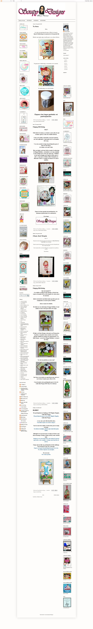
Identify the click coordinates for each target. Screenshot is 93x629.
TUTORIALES (23, 378)
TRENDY (22, 376)
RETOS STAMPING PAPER (24, 363)
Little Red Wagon (38, 404)
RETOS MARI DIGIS (24, 345)
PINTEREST (29, 20)
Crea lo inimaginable (24, 408)
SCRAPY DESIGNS (44, 404)
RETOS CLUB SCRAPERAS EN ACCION (23, 329)
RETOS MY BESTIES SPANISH (24, 347)
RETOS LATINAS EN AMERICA (24, 344)
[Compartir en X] (54, 120)
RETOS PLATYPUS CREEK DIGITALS (24, 351)
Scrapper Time (23, 428)
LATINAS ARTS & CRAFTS (24, 318)
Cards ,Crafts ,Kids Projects (24, 403)
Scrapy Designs (67, 31)
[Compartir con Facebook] (55, 120)
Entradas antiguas (56, 494)
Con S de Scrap (23, 405)
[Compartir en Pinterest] (57, 120)
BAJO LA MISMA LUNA (25, 305)
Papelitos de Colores (24, 424)
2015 (65, 66)
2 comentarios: (48, 403)
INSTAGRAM (42, 20)
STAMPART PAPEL (24, 374)
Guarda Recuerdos (24, 415)
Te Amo (36, 26)
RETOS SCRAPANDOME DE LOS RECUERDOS (25, 357)
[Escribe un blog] (53, 120)
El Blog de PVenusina (24, 413)
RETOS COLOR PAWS (24, 331)
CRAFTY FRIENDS (24, 306)
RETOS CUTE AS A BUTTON (24, 335)
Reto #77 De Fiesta (46, 145)
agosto (65, 61)
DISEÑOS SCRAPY (24, 311)
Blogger (52, 614)
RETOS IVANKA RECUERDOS (23, 337)
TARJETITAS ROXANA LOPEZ (24, 431)
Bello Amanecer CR (24, 398)
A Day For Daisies (24, 386)
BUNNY (35, 410)
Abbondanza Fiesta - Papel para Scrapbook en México (24, 389)
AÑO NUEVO (23, 303)
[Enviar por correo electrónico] (52, 120)
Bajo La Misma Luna (24, 396)
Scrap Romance (23, 426)
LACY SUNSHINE (24, 315)
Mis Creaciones (23, 420)
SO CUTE (22, 373)
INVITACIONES (23, 313)
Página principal (22, 20)
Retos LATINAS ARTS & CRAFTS (41, 230)
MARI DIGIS (23, 322)
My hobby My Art (24, 422)
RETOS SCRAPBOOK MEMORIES (24, 361)
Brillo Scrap (23, 400)
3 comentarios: (48, 281)
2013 (65, 69)
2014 (65, 67)
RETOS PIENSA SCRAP (25, 349)
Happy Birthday (39, 127)
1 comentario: (48, 119)
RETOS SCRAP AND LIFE (40, 121)
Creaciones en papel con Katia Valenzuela (25, 411)
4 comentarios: (48, 228)
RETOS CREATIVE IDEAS (24, 333)
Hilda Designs (23, 417)
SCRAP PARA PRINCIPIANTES (23, 370)
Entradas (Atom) (39, 496)
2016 (65, 64)
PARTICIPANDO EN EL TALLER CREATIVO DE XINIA (24, 324)
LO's (21, 321)
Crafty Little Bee (23, 406)
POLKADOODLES (24, 326)
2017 (65, 63)
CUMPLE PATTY (23, 309)
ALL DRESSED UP (24, 302)
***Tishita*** (23, 384)
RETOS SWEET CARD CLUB (40, 282)
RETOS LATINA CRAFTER (23, 340)
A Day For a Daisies (24, 301)
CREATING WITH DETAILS (24, 308)
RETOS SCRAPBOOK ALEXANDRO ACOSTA (24, 359)
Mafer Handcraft (23, 419)
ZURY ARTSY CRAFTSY (25, 379)
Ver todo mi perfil (66, 50)
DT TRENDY (23, 312)
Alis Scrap (22, 392)
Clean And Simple (40, 236)
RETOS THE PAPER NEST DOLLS (24, 368)
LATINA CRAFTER (24, 316)
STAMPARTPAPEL (24, 375)
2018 (65, 59)
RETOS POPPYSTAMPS (25, 352)
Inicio (43, 494)
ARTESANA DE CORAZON (24, 394)
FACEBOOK (36, 20)
